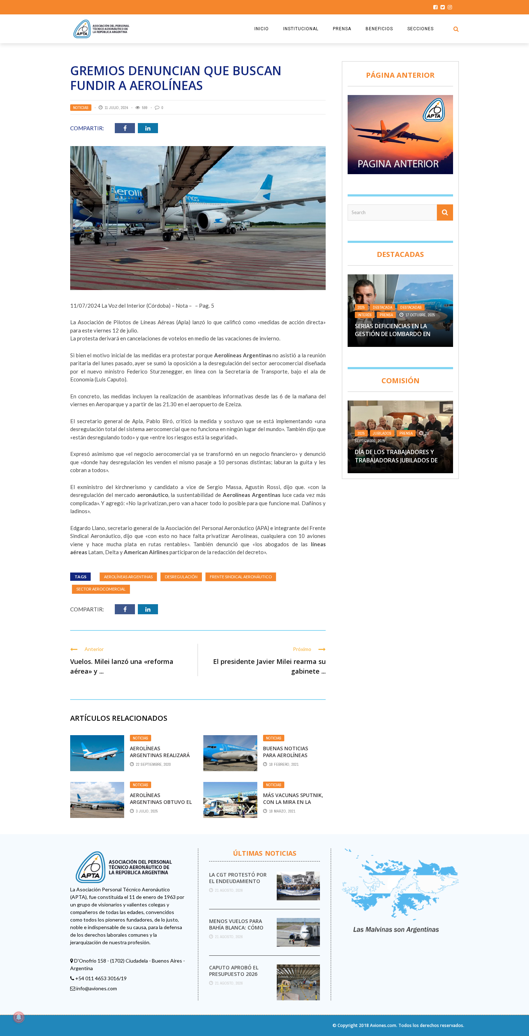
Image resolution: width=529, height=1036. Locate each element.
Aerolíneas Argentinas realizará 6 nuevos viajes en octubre (160, 758)
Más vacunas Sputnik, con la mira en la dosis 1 (293, 801)
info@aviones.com (96, 988)
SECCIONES (420, 28)
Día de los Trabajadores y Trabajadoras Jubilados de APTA (396, 460)
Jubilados (382, 433)
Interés (365, 314)
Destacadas (411, 307)
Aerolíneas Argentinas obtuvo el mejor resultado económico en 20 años (161, 805)
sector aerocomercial (101, 589)
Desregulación (181, 576)
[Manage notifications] (18, 1017)
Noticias (81, 107)
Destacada (382, 307)
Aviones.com (383, 1025)
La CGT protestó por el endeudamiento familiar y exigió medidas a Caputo (238, 884)
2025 (361, 307)
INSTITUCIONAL (300, 28)
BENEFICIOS (379, 28)
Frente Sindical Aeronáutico (241, 576)
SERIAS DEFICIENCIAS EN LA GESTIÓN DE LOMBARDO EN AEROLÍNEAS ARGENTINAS (392, 334)
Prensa (386, 314)
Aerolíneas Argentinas (128, 576)
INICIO (261, 28)
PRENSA (342, 28)
